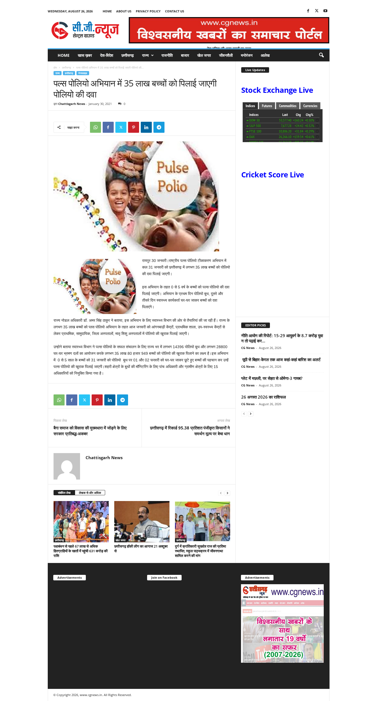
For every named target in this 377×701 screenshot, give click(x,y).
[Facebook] (308, 11)
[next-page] (227, 493)
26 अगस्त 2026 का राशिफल (264, 397)
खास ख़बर (85, 55)
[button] (321, 55)
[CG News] (85, 30)
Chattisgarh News (71, 104)
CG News (247, 348)
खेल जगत (204, 55)
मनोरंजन (247, 55)
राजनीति (167, 55)
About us (123, 11)
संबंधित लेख (64, 493)
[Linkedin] (146, 127)
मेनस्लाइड (82, 73)
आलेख (265, 55)
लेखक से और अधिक (90, 493)
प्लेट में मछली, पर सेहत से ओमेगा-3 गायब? (271, 378)
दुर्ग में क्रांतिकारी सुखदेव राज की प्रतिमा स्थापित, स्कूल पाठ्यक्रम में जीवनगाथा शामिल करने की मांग (200, 551)
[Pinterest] (133, 127)
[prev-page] (221, 493)
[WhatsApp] (95, 127)
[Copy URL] (171, 127)
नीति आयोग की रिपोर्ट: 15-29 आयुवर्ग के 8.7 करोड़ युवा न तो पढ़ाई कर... (282, 338)
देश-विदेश (106, 55)
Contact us (174, 11)
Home (107, 11)
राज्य (145, 55)
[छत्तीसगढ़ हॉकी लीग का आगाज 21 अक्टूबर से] (141, 521)
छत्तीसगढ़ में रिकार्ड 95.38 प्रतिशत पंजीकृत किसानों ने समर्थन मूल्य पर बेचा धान (190, 430)
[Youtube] (325, 11)
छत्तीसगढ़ (127, 55)
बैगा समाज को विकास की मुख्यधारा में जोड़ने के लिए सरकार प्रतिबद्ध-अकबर (90, 430)
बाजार (185, 55)
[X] (317, 11)
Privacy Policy (148, 11)
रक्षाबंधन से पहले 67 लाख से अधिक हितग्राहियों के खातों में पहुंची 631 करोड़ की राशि (81, 551)
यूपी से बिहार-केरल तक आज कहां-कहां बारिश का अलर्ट (281, 359)
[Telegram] (158, 127)
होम (55, 67)
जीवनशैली (226, 55)
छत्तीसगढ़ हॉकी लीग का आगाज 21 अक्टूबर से (141, 548)
